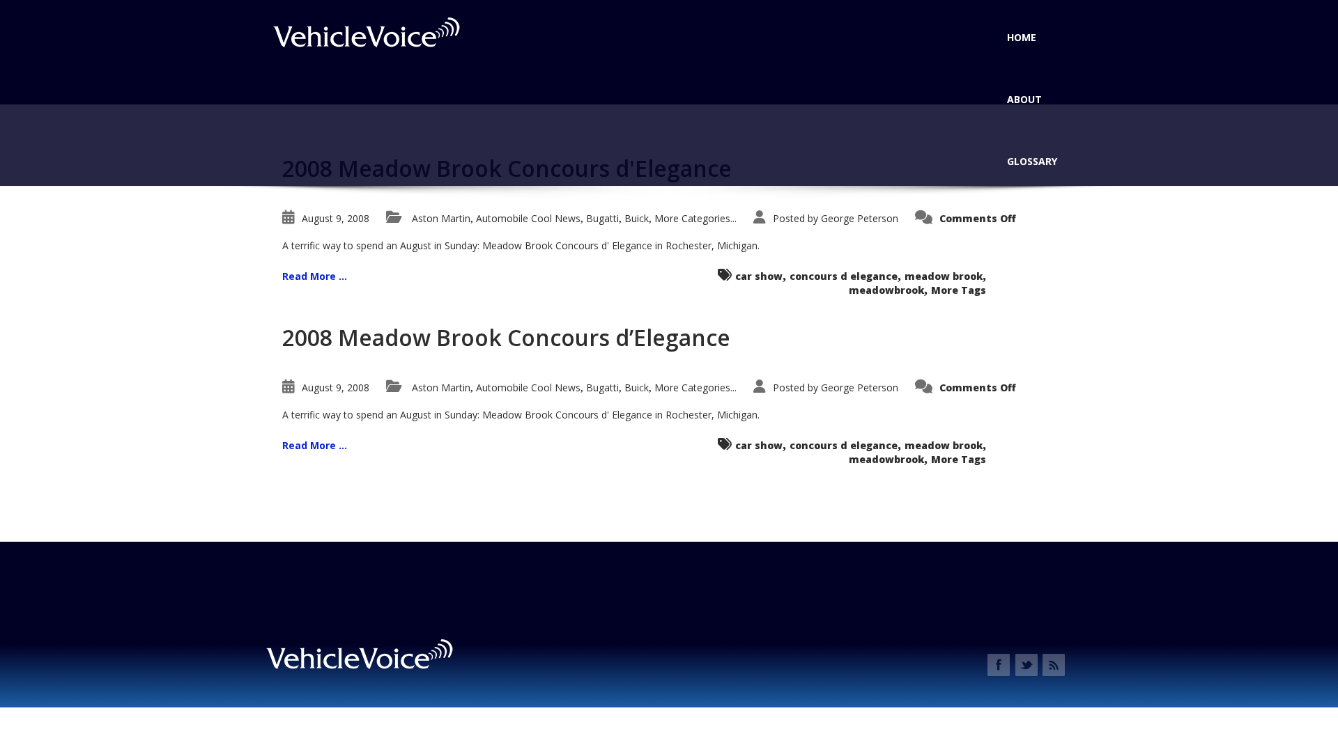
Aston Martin (441, 218)
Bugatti (602, 218)
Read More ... (314, 276)
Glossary (1032, 161)
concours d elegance (844, 276)
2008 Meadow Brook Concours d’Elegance (506, 337)
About (1024, 99)
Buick (636, 218)
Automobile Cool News (528, 218)
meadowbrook (886, 290)
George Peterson (859, 218)
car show (759, 276)
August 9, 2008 (335, 218)
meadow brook (944, 276)
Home (1021, 37)
